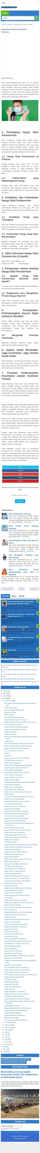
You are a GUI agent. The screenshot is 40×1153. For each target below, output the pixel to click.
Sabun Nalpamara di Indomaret (14, 1015)
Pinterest (20, 481)
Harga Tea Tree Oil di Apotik (13, 787)
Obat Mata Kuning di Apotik (13, 953)
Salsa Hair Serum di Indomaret (14, 799)
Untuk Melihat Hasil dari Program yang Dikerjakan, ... (21, 974)
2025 (5, 693)
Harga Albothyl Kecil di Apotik (13, 890)
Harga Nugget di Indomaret (13, 777)
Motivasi (13, 1062)
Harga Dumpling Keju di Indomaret (15, 927)
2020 (5, 1051)
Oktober (7, 1025)
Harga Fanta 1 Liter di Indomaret (15, 806)
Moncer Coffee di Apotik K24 (13, 934)
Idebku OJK (12, 650)
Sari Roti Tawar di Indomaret (13, 760)
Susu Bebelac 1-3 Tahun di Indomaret (16, 943)
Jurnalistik (16, 1059)
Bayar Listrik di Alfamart (12, 861)
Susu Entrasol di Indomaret (13, 804)
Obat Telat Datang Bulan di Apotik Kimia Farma (19, 782)
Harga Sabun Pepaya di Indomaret (15, 900)
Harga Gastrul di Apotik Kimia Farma (16, 972)
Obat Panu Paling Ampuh (12, 946)
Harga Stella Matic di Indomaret (14, 991)
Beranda (21, 588)
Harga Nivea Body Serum (12, 987)
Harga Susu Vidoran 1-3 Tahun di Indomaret (18, 902)
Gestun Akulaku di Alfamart (13, 724)
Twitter (20, 467)
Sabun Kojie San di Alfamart (13, 770)
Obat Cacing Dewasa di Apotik (14, 816)
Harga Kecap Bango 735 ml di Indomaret (17, 1008)
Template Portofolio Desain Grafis (15, 729)
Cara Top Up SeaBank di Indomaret (15, 924)
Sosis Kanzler (8, 898)
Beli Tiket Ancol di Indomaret (13, 866)
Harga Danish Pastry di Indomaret (15, 914)
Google (20, 474)
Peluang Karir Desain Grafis (13, 854)
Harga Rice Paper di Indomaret (14, 832)
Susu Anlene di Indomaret (12, 965)
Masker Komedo (9, 989)
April (6, 1039)
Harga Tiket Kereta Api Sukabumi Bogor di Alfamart (20, 844)
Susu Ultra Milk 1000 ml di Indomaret (16, 967)
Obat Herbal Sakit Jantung (19, 514)
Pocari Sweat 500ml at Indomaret (15, 939)
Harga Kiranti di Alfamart (12, 784)
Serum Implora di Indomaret (13, 775)
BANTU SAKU (8, 715)
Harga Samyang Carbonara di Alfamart (17, 999)
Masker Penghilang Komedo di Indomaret (17, 746)
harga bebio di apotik (11, 984)
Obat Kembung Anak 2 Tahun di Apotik (16, 895)
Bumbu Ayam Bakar (10, 707)
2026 (5, 691)
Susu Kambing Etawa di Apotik (14, 717)
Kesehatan (9, 24)
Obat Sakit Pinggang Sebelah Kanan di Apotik (19, 956)
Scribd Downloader (10, 732)
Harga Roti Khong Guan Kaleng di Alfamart (18, 912)
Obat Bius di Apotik (10, 979)
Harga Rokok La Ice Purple (13, 883)
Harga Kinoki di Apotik (11, 982)
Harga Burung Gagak (11, 1018)
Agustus (7, 1030)
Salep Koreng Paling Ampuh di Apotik (16, 818)
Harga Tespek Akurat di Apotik (14, 977)
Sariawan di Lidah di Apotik (13, 958)
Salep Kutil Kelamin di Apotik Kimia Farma (17, 941)
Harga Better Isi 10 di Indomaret (14, 869)
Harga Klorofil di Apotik (11, 856)
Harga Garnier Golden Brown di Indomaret (18, 888)
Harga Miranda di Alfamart (12, 1013)
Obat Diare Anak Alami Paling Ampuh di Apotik (19, 743)
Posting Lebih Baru (7, 588)
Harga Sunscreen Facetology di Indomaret (18, 792)
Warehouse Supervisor (11, 931)
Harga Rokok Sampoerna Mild (18, 627)
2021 (5, 1049)
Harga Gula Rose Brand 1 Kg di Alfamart (17, 970)
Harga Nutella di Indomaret (13, 951)
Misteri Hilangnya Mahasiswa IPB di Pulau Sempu (20, 722)
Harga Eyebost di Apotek (12, 809)
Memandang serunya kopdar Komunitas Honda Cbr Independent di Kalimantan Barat (19, 1074)
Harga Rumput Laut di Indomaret (15, 821)
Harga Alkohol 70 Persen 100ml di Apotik (17, 830)
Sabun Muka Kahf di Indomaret (14, 789)
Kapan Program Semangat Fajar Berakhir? (18, 765)
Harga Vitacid (8, 741)
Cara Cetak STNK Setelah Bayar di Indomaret (19, 796)
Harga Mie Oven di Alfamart (13, 893)
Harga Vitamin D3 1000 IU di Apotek (16, 811)
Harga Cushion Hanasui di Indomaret (16, 748)
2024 (5, 696)
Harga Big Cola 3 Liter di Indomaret (15, 720)
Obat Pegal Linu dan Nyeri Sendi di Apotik (17, 907)
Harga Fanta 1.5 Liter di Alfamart (15, 871)
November (8, 1022)
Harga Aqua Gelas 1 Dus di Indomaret (16, 878)
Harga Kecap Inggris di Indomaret (15, 835)
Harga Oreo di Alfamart (11, 840)
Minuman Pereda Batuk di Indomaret (16, 864)
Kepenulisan (26, 1059)
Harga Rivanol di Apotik (11, 780)
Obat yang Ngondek (10, 948)
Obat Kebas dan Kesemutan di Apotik (16, 813)
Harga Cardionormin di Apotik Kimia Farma (18, 847)
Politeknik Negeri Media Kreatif (14, 710)
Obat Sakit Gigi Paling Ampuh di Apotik (16, 801)
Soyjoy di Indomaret (10, 929)
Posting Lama (34, 588)
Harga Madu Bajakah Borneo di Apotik (16, 772)
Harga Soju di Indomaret (12, 763)
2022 (5, 1046)
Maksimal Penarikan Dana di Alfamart (16, 994)
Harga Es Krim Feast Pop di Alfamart (16, 1010)
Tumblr (20, 477)
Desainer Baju (9, 794)
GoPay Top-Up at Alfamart (12, 849)
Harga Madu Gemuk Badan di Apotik (16, 727)
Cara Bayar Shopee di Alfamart (14, 996)
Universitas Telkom (10, 842)
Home (3, 24)
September (8, 1027)
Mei (6, 1037)
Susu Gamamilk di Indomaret (13, 751)
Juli (6, 1032)
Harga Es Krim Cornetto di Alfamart (15, 837)
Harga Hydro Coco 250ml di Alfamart (16, 852)
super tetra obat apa (11, 936)
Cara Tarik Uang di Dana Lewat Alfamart (17, 881)
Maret (7, 1042)
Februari (8, 1044)
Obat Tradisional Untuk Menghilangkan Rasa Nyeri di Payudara (23, 572)
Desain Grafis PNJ (10, 734)
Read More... (28, 522)
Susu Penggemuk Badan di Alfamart (16, 1020)
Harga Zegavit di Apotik (11, 1005)
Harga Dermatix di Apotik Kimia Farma (16, 919)
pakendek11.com (24, 1136)
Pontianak (23, 1138)
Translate (16, 1129)
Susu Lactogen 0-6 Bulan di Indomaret (16, 758)
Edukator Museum (10, 917)
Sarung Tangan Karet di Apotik (14, 828)
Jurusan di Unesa (10, 712)
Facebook (20, 470)
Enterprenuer (6, 1059)
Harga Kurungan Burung (12, 905)
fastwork (7, 753)
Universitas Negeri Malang (13, 873)
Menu (6, 13)
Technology (22, 1062)
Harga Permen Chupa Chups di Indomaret (18, 859)
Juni (6, 1034)
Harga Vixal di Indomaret (12, 922)
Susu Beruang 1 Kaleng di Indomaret (16, 767)
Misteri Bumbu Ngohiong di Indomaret (16, 876)
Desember (8, 701)
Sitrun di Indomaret (10, 910)
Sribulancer (8, 755)
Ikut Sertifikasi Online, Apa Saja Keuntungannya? (19, 679)
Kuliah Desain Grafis (11, 885)
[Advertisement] (20, 54)
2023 (5, 698)
